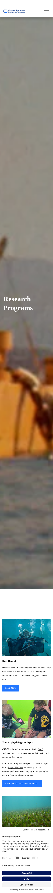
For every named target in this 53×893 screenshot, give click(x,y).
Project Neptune (15, 767)
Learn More (10, 688)
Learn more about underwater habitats (21, 783)
